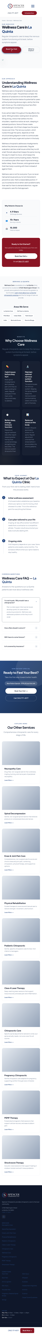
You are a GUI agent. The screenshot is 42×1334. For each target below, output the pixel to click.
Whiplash (25, 1278)
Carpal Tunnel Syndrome (29, 1297)
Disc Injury (5, 1286)
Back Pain (5, 1278)
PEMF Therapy (6, 1261)
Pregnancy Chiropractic (9, 1257)
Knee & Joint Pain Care (9, 1233)
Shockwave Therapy (8, 1264)
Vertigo (4, 1300)
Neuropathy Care (7, 1225)
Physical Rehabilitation (9, 1237)
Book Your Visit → (21, 256)
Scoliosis (25, 1282)
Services (9, 20)
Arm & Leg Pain (6, 1282)
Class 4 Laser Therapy (9, 1245)
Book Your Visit (21, 691)
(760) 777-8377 (23, 261)
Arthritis (24, 1290)
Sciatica (24, 1293)
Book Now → (27, 1331)
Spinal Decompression (9, 1229)
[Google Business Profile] (3, 1216)
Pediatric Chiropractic (9, 1241)
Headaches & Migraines (29, 1286)
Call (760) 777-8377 (21, 698)
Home (3, 20)
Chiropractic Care (7, 1249)
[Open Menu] (32, 6)
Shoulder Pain (6, 1290)
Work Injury (25, 1274)
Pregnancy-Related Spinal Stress (10, 1295)
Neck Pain (5, 1274)
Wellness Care (6, 1253)
